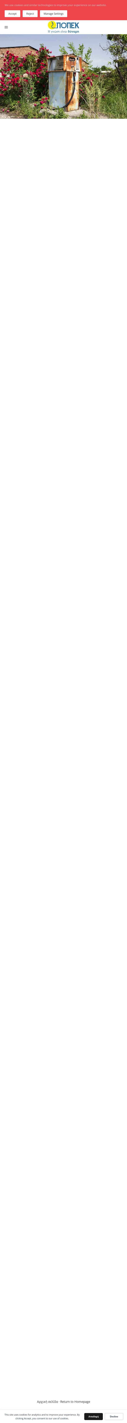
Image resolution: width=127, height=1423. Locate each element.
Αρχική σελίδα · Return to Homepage (63, 1402)
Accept (12, 13)
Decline (114, 1416)
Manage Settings (54, 13)
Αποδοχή (93, 1416)
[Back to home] (63, 27)
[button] (6, 27)
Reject (30, 13)
